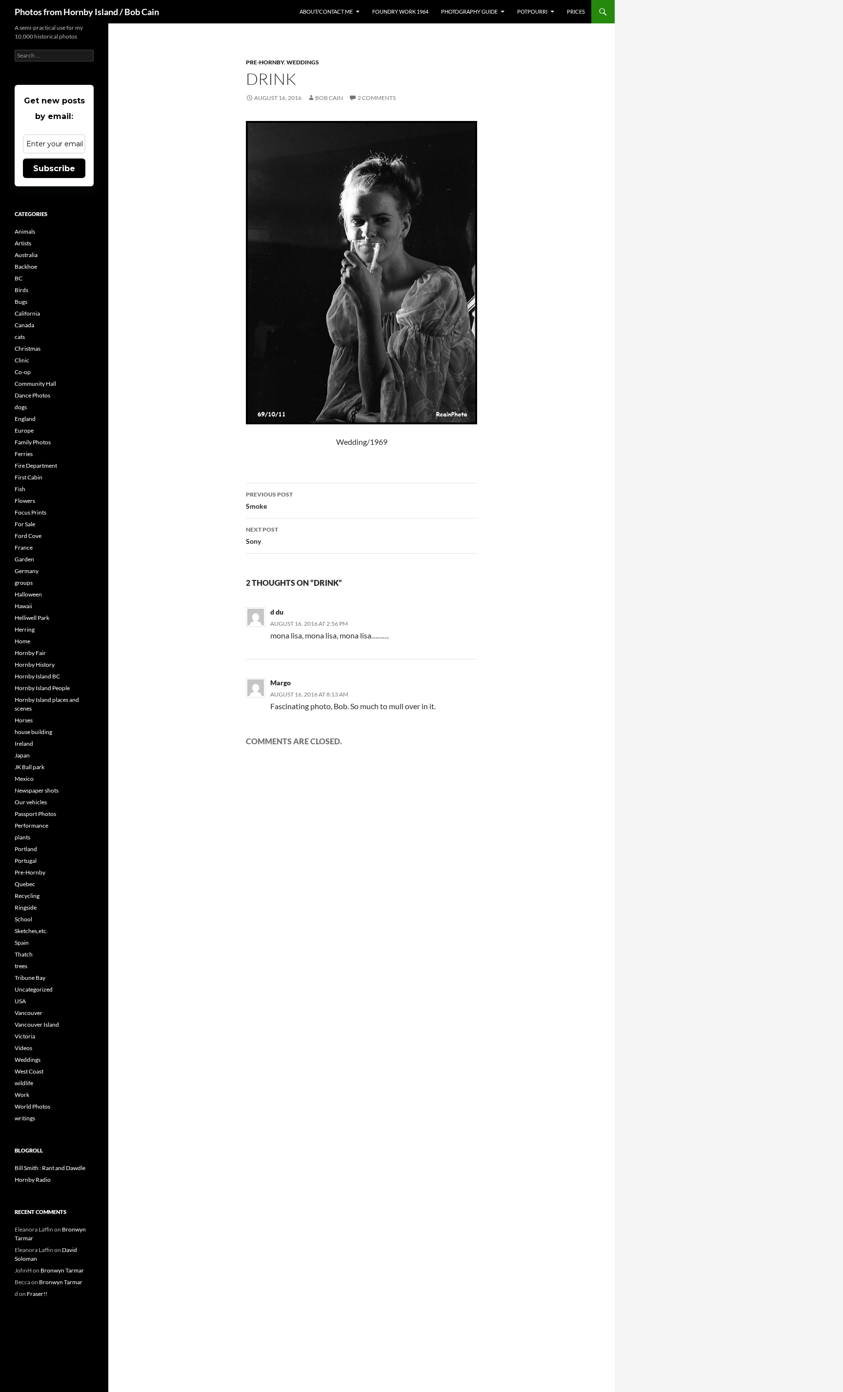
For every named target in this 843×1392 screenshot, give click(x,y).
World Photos (32, 1106)
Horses (24, 720)
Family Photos (33, 442)
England (25, 418)
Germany (27, 571)
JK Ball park (29, 767)
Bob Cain (329, 97)
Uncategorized (34, 989)
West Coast (29, 1071)
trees (21, 966)
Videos (23, 1048)
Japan (22, 755)
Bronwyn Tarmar (62, 1270)
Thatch (24, 954)
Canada (24, 325)
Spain (22, 942)
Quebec (25, 884)
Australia (26, 255)
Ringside (26, 907)
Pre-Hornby (265, 62)
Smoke (269, 500)
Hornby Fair (30, 652)
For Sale (25, 524)
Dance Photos (32, 395)
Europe (24, 430)
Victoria (25, 1036)
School (23, 919)
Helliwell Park (32, 617)
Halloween (28, 594)
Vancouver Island (37, 1024)
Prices (576, 11)
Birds (21, 290)
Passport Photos (35, 813)
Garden (24, 559)
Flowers (25, 500)
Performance (31, 825)
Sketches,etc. (31, 931)
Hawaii (23, 606)
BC (18, 278)
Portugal (26, 860)
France (24, 547)
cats (20, 336)
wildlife (24, 1083)
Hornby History (35, 664)
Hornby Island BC (37, 676)
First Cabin (28, 477)
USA (20, 1001)
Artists (23, 243)
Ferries (24, 453)
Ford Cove (28, 535)
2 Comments (377, 97)
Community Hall (35, 383)
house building (33, 732)
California (27, 313)
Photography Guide (469, 11)
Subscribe (54, 168)
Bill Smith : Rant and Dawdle (50, 1168)
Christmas (27, 348)
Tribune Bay (30, 977)
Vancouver (28, 1012)
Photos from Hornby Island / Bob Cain (87, 11)
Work (22, 1094)
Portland (26, 849)
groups (24, 582)
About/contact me (326, 11)
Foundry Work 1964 (400, 11)
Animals (25, 231)
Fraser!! (37, 1293)
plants (22, 837)
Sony (262, 535)
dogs (21, 407)
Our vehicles (31, 802)
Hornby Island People (42, 688)
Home (22, 641)
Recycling (27, 895)
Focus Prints (30, 512)
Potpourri (532, 11)
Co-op (23, 372)
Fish (20, 489)
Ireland (24, 743)
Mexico (24, 778)
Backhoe (26, 266)
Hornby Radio (33, 1179)
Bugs (21, 301)
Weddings (302, 62)
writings (25, 1118)
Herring (25, 629)
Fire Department (36, 465)
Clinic (22, 360)
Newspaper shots (37, 790)
